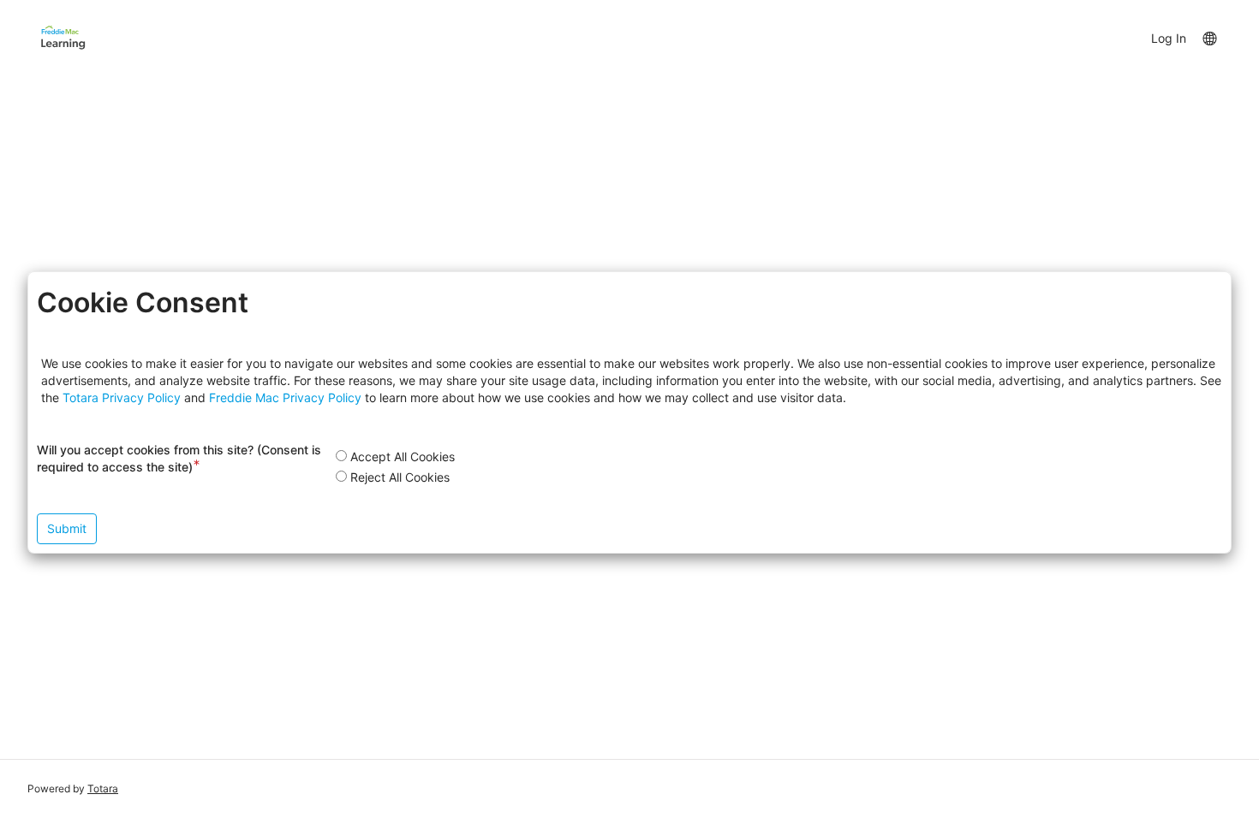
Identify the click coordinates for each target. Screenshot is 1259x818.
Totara (102, 788)
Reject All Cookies (400, 477)
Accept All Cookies (402, 456)
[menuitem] (1209, 37)
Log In (1168, 38)
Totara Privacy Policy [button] (122, 397)
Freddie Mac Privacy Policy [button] (285, 397)
